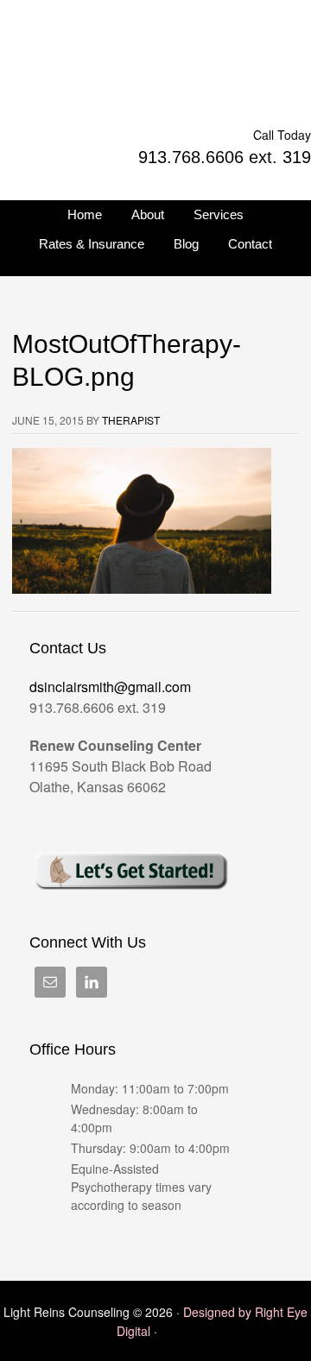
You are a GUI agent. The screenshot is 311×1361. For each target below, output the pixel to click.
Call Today (282, 134)
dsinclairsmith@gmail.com (110, 686)
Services (219, 214)
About (147, 214)
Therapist (131, 420)
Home (84, 214)
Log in (177, 1330)
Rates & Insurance (91, 243)
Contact (250, 243)
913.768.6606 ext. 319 (224, 157)
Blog (186, 243)
